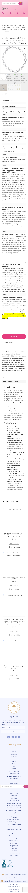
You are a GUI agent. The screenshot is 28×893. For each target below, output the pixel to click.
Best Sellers (11, 354)
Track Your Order (14, 836)
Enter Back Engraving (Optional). (13, 133)
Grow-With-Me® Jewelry (14, 819)
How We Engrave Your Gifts (14, 810)
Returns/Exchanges (14, 853)
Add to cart (14, 336)
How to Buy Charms (14, 813)
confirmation (9, 368)
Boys (14, 766)
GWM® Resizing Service (14, 822)
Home (3, 25)
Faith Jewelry (18, 356)
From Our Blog (14, 793)
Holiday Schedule (14, 841)
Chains (14, 764)
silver (21, 370)
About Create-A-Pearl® (14, 808)
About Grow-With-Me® (14, 805)
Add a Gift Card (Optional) (13, 234)
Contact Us (14, 848)
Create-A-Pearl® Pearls (14, 824)
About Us (14, 796)
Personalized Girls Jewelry (10, 362)
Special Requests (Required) (12, 298)
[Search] (20, 3)
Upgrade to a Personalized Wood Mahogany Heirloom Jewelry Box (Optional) (13, 170)
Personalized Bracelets (16, 360)
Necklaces (14, 756)
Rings (14, 761)
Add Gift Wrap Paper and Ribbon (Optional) (12, 208)
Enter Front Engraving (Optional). (13, 119)
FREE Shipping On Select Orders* (15, 881)
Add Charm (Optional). (9, 147)
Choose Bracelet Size (9, 106)
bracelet (11, 366)
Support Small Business (14, 803)
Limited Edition (14, 783)
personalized (14, 370)
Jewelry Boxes (14, 781)
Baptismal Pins (14, 778)
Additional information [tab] (11, 381)
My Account (14, 843)
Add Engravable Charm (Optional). (13, 112)
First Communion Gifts (14, 776)
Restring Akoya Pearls (14, 827)
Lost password (14, 846)
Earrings (14, 759)
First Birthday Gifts (14, 771)
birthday (4, 366)
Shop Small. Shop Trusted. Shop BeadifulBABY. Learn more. (14, 889)
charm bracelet (19, 366)
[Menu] (25, 9)
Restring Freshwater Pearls (14, 829)
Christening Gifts (14, 774)
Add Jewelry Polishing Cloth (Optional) (11, 266)
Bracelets (14, 754)
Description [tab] (7, 378)
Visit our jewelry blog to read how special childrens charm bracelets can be (15, 488)
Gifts (7, 25)
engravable (19, 368)
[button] (25, 48)
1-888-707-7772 (14, 744)
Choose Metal (7, 100)
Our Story (14, 798)
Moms (14, 769)
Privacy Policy (14, 855)
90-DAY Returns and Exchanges (15, 875)
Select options (14, 543)
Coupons (14, 851)
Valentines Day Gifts (15, 25)
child (3, 368)
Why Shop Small (14, 801)
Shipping (14, 838)
